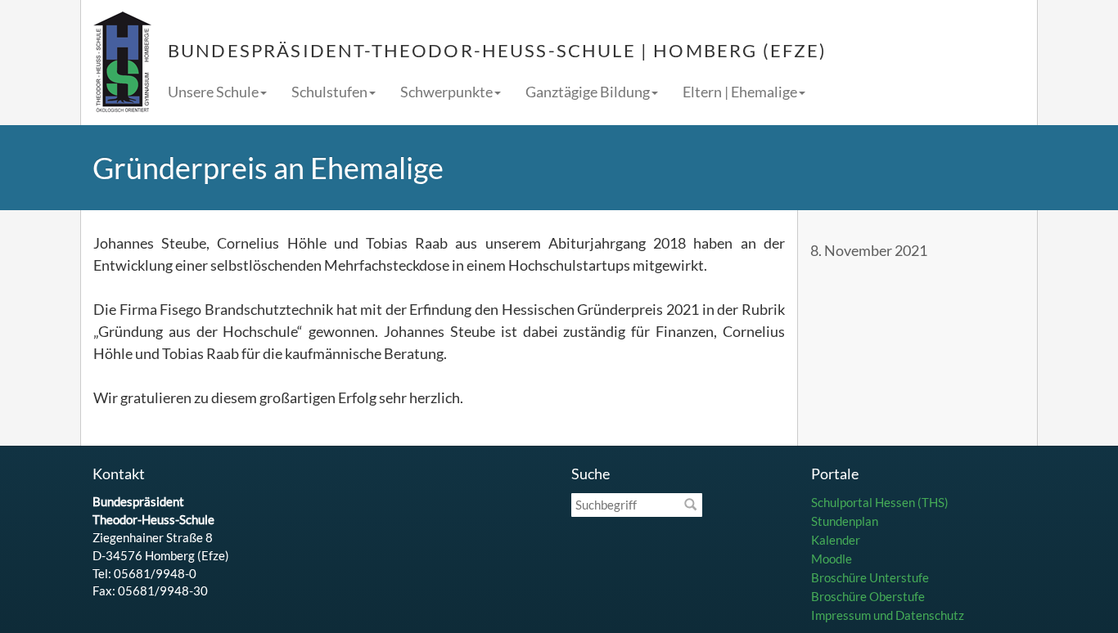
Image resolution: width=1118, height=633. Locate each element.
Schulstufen (329, 92)
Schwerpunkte (446, 92)
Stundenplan (844, 521)
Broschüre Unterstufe (870, 577)
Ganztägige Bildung (587, 92)
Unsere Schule (213, 92)
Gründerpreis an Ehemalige (268, 168)
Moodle (831, 558)
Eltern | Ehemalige (740, 92)
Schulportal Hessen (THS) (880, 502)
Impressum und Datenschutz (887, 615)
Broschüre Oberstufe (868, 596)
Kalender (835, 539)
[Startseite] (122, 62)
